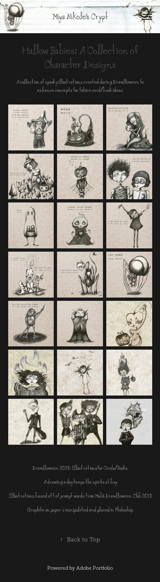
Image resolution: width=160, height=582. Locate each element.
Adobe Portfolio (94, 568)
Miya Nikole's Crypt (80, 16)
